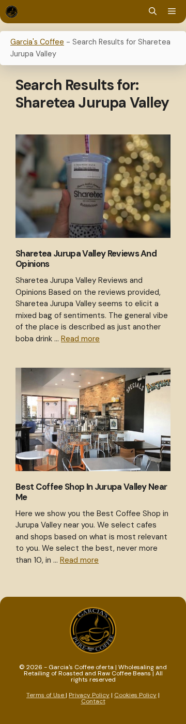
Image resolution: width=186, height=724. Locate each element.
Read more (80, 339)
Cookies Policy (135, 695)
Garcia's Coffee (37, 42)
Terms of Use (46, 695)
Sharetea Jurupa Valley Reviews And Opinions (86, 258)
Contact (93, 701)
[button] (152, 11)
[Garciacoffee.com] (11, 11)
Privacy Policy (89, 695)
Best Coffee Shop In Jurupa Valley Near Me (91, 492)
